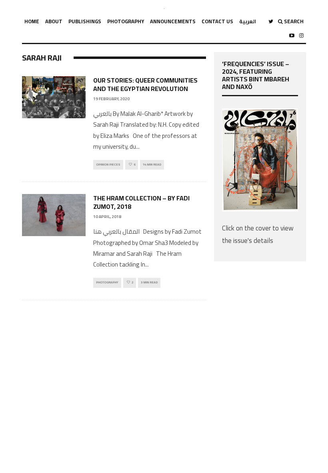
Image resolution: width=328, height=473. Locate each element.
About (53, 21)
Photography (125, 21)
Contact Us (217, 21)
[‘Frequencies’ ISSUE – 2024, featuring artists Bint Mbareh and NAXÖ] (260, 209)
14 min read (152, 165)
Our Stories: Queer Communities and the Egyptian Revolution (145, 84)
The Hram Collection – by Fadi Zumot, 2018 (141, 202)
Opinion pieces (108, 165)
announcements (173, 21)
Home (31, 21)
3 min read (149, 282)
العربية (247, 21)
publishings (84, 21)
